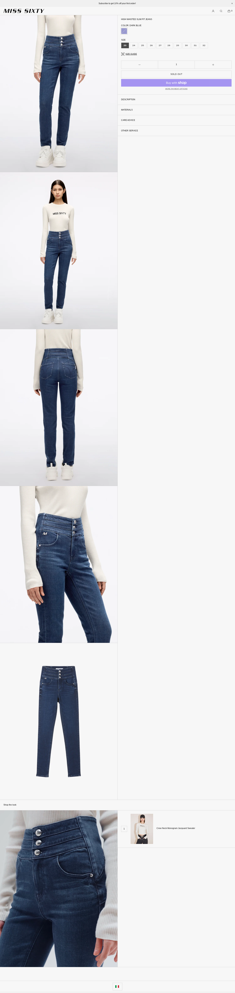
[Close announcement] (232, 3)
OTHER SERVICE (129, 130)
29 (179, 46)
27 (161, 46)
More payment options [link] (176, 89)
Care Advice (128, 120)
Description (128, 99)
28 (170, 46)
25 (144, 46)
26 (152, 46)
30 (187, 46)
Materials (127, 110)
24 (135, 46)
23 (126, 46)
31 (196, 46)
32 (205, 46)
